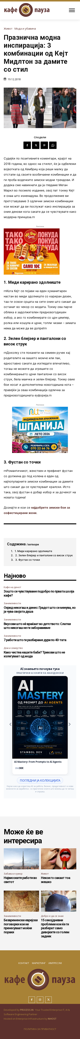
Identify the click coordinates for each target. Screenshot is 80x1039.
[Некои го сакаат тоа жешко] (58, 858)
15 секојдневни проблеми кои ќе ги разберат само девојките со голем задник (55, 928)
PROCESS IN (27, 1009)
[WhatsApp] (53, 145)
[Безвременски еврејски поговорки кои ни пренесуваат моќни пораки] (21, 901)
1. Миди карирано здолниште (33, 551)
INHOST (52, 1018)
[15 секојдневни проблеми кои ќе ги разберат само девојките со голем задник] (58, 901)
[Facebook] (27, 145)
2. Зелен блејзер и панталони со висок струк (44, 555)
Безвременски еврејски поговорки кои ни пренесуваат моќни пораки (21, 926)
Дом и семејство (13, 648)
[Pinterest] (44, 145)
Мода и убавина (25, 28)
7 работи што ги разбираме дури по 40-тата (35, 640)
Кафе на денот (12, 587)
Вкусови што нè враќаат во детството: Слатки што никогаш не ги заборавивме (37, 626)
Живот (8, 28)
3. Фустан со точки (27, 559)
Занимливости (12, 603)
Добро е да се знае (52, 916)
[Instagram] (40, 999)
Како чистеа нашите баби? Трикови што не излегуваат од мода (34, 654)
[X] (35, 145)
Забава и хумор (13, 873)
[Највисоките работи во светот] (21, 858)
